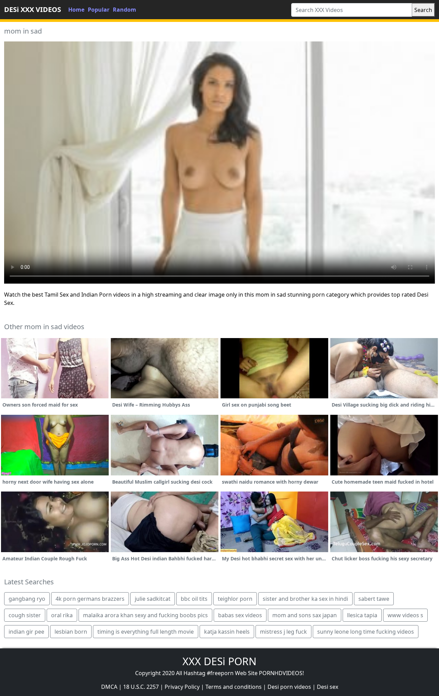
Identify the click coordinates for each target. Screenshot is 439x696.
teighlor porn (235, 598)
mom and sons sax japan (304, 615)
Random (124, 9)
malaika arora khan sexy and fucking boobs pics (145, 615)
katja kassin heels (227, 631)
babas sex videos (240, 615)
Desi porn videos (289, 687)
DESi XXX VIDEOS (32, 9)
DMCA (109, 687)
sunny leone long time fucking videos (365, 631)
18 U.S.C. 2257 (141, 687)
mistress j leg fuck (283, 631)
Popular (98, 9)
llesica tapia (362, 615)
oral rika (62, 615)
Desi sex (327, 687)
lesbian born (71, 631)
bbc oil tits (194, 598)
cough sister (25, 615)
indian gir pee (26, 631)
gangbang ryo (27, 598)
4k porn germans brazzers (90, 598)
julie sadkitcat (152, 598)
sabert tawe (373, 598)
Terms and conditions (233, 687)
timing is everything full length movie (145, 631)
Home (76, 9)
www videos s (405, 615)
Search (423, 10)
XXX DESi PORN (219, 661)
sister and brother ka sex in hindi (305, 598)
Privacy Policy (182, 687)
